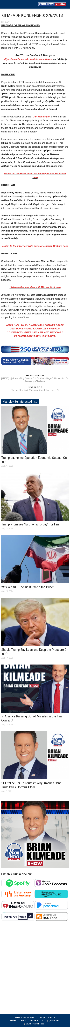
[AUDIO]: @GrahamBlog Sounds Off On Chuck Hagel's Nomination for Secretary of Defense (35, 380)
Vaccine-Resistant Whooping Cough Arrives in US (35, 390)
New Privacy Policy (18, 1020)
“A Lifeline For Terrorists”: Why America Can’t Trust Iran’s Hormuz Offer (31, 785)
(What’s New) (54, 1020)
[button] (12, 4)
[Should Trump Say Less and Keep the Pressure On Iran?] (35, 621)
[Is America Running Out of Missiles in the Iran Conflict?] (35, 688)
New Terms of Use (38, 1020)
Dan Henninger (41, 116)
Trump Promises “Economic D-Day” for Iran (30, 524)
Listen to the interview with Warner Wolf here (35, 287)
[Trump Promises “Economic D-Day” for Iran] (35, 496)
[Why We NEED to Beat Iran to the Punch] (35, 559)
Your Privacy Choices (35, 1024)
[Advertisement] (35, 969)
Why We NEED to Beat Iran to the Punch (28, 587)
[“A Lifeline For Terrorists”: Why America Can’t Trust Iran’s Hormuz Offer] (35, 755)
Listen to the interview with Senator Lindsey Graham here (35, 246)
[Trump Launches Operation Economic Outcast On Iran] (35, 429)
